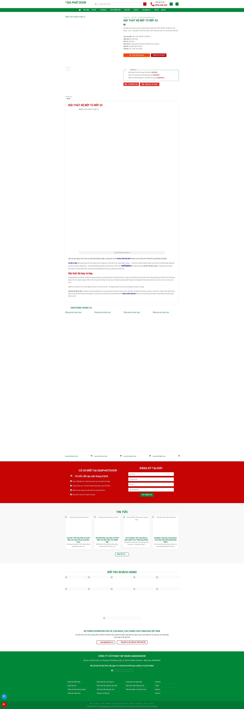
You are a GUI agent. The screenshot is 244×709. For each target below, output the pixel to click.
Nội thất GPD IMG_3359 (71, 456)
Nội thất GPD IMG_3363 (130, 456)
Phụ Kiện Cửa (146, 10)
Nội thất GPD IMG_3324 (159, 456)
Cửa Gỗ (94, 10)
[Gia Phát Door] (78, 4)
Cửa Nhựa (103, 10)
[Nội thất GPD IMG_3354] (107, 382)
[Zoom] (68, 68)
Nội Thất (127, 10)
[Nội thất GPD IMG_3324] (166, 382)
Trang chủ (126, 17)
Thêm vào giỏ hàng (159, 55)
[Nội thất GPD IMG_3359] (78, 382)
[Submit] (144, 4)
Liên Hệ (163, 10)
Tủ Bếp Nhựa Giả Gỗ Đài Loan (146, 17)
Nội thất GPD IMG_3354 (100, 456)
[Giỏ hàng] (177, 4)
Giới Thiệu (86, 10)
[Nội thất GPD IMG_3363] (137, 382)
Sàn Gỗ (136, 10)
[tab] (68, 99)
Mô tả (68, 98)
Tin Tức (156, 10)
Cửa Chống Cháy (115, 10)
